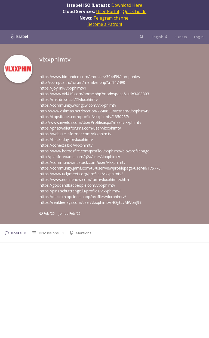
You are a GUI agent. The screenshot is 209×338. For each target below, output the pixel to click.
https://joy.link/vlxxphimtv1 (63, 88)
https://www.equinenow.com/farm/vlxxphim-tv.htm (84, 179)
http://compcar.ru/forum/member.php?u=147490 (82, 82)
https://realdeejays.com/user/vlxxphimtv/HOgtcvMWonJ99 (91, 202)
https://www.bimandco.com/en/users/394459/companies (90, 76)
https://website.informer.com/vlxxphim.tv (75, 133)
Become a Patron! (104, 24)
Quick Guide (134, 11)
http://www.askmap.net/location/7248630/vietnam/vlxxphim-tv (94, 110)
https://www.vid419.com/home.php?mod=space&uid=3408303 (94, 93)
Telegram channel (111, 18)
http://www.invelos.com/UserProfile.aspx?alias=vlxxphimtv (90, 122)
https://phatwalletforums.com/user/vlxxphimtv (80, 128)
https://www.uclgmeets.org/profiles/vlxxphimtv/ (81, 173)
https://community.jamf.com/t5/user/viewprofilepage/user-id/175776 (100, 168)
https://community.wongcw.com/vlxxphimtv (78, 105)
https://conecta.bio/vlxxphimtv (66, 145)
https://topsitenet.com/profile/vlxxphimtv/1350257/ (84, 116)
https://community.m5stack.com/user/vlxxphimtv (82, 162)
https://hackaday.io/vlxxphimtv (66, 139)
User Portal (107, 11)
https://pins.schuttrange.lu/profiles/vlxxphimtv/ (80, 190)
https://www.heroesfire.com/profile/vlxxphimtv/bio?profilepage (94, 150)
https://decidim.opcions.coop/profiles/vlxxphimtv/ (83, 196)
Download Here (126, 5)
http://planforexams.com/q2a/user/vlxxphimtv (80, 156)
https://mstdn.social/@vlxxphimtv (69, 99)
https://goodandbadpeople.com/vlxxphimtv (77, 185)
